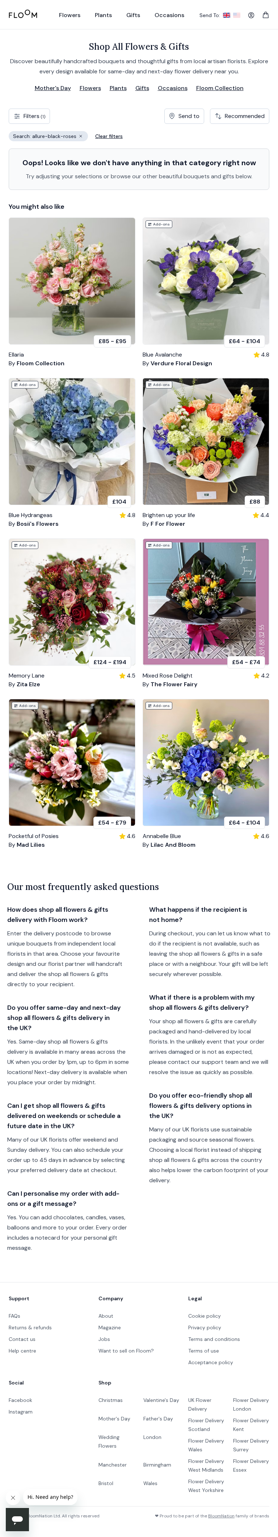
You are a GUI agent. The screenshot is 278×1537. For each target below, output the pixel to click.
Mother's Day (53, 88)
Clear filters (109, 136)
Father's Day (158, 1418)
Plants (118, 88)
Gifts (142, 88)
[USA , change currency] (236, 15)
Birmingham (157, 1464)
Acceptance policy (210, 1362)
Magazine (109, 1327)
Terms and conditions (214, 1339)
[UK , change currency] (226, 15)
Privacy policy (204, 1327)
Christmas (110, 1400)
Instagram (21, 1411)
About (105, 1316)
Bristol (105, 1483)
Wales (150, 1483)
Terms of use (203, 1350)
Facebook (20, 1400)
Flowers (90, 88)
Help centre (22, 1350)
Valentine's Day (161, 1400)
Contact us (22, 1339)
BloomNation (221, 1516)
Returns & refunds (30, 1327)
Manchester (112, 1464)
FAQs (14, 1316)
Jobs (104, 1339)
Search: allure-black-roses (50, 137)
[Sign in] (251, 15)
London (152, 1437)
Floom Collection (220, 88)
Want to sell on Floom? (126, 1350)
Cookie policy (204, 1316)
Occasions (173, 88)
